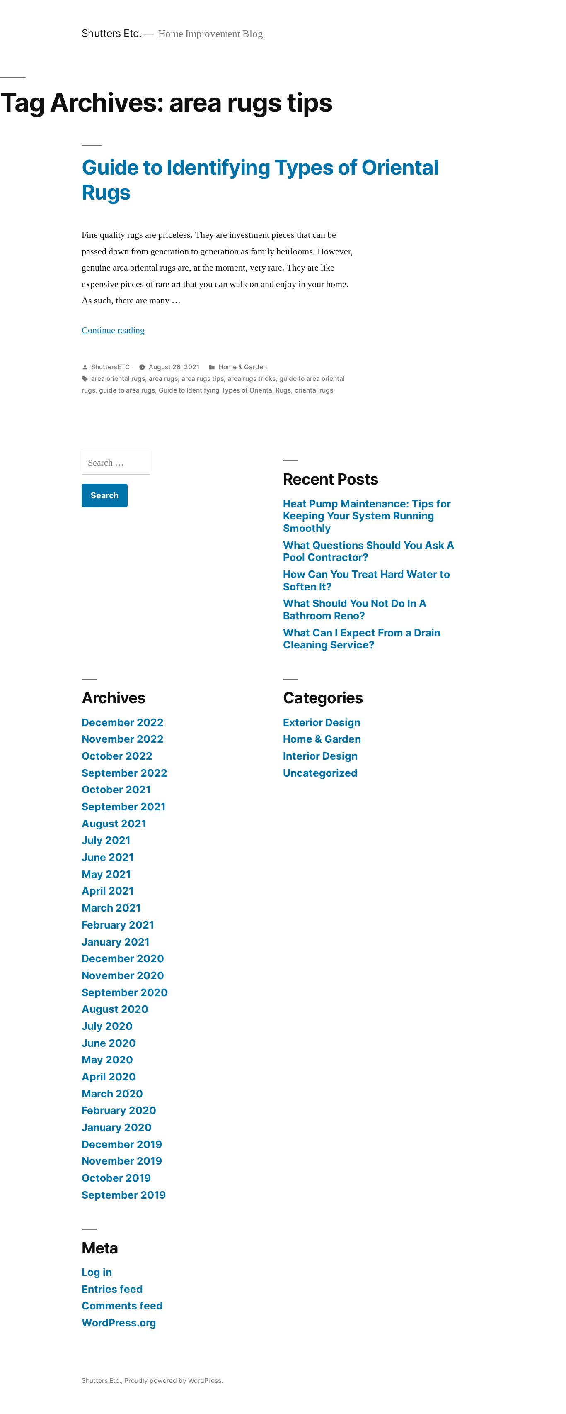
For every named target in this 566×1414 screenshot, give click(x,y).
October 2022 (117, 756)
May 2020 (107, 1059)
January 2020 (117, 1127)
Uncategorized (320, 773)
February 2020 (119, 1110)
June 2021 (108, 857)
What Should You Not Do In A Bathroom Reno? (355, 609)
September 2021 (124, 806)
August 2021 (114, 823)
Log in (97, 1272)
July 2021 (106, 840)
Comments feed (122, 1305)
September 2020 (125, 992)
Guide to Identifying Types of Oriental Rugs (260, 179)
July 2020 (107, 1026)
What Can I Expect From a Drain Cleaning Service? (361, 639)
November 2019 (122, 1161)
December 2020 (123, 958)
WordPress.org (119, 1322)
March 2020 (112, 1093)
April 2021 (108, 891)
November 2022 (123, 739)
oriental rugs (314, 390)
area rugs (163, 379)
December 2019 (122, 1144)
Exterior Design (321, 722)
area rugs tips (202, 379)
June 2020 (109, 1043)
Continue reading (113, 330)
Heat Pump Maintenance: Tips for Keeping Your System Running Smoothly (367, 515)
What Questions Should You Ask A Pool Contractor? (369, 551)
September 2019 (124, 1195)
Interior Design (320, 756)
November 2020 (123, 975)
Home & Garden (242, 367)
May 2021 (106, 874)
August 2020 (115, 1009)
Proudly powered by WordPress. (173, 1381)
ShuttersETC (110, 367)
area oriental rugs (118, 379)
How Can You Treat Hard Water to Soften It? (366, 580)
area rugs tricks (251, 379)
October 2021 (116, 789)
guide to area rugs (127, 390)
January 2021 (116, 942)
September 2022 (124, 773)
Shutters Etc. (112, 33)
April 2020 (109, 1076)
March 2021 (111, 908)
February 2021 (118, 925)
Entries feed (112, 1289)
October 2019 (116, 1178)
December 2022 (123, 722)
